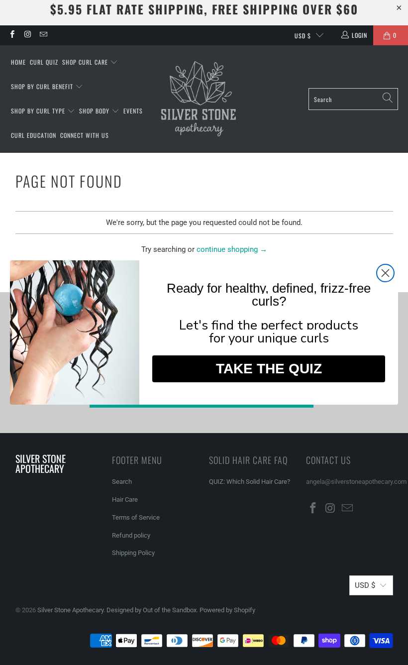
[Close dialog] (385, 273)
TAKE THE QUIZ (269, 368)
